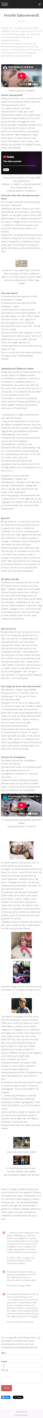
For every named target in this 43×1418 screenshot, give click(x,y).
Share (7, 1397)
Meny (39, 4)
